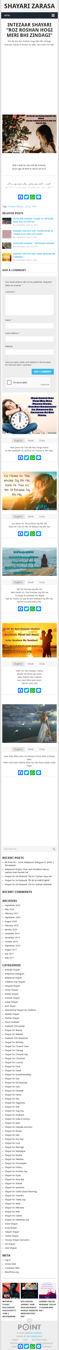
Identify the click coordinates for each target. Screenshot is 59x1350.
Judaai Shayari (11, 1002)
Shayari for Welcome (14, 1207)
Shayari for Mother (13, 1155)
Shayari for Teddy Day (15, 1199)
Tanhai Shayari (11, 1236)
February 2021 (11, 913)
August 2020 (11, 921)
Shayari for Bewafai (14, 1034)
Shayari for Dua (12, 1078)
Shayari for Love (12, 1143)
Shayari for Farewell (14, 1090)
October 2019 (11, 941)
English (18, 440)
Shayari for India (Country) (17, 1119)
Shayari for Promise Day (16, 1171)
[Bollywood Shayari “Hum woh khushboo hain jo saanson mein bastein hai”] (29, 1291)
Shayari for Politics (13, 1167)
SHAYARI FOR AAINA (15, 1026)
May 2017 (9, 958)
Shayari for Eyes (12, 1086)
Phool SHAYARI (12, 1022)
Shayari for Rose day (14, 1179)
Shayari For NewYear (14, 1159)
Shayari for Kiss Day (14, 1139)
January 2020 (11, 929)
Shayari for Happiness (15, 1103)
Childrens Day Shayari (15, 982)
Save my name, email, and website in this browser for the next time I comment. (28, 363)
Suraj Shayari (11, 1228)
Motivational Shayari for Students (20, 1010)
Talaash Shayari (12, 1232)
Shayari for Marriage (14, 1147)
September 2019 (12, 945)
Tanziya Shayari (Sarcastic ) (17, 1240)
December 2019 (12, 933)
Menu (7, 15)
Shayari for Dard (12, 1066)
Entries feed (10, 1264)
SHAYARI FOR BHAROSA (16, 1038)
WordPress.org (12, 1272)
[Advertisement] (29, 79)
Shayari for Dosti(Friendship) (18, 1074)
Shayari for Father (13, 1095)
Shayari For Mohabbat (15, 1151)
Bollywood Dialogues (14, 974)
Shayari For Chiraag (14, 1050)
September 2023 (12, 905)
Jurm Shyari (10, 1006)
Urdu (42, 440)
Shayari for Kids (12, 1135)
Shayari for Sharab (13, 1183)
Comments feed (12, 1268)
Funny (15, 1340)
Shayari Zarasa (29, 6)
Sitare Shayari (11, 1224)
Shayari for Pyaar (13, 1175)
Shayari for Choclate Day (16, 1054)
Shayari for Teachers (14, 1195)
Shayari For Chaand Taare (17, 1046)
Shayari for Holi (12, 1107)
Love (25, 1340)
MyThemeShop (34, 1336)
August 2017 (11, 949)
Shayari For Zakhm (13, 1216)
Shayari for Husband (14, 1115)
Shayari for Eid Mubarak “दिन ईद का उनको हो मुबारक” (27, 880)
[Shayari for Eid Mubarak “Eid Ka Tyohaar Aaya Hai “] (47, 1291)
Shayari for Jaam (12, 1123)
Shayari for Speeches (14, 1187)
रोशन (34, 206)
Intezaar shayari (15, 206)
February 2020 (11, 925)
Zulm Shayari (11, 1248)
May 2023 (9, 909)
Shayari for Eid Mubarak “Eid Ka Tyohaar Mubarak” (28, 884)
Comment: (10, 291)
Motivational (39, 1340)
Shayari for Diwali (13, 1070)
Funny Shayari (11, 990)
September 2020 (12, 917)
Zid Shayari (10, 1244)
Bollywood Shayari (13, 978)
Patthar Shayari (12, 1018)
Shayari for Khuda (13, 1131)
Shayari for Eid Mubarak (16, 1082)
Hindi (31, 440)
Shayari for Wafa (12, 1203)
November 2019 (12, 937)
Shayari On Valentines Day (17, 1220)
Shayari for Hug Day (14, 1111)
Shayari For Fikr (12, 1099)
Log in (8, 1260)
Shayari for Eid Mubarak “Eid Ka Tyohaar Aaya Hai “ (29, 876)
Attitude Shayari (12, 970)
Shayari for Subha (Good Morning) (21, 1191)
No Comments (19, 225)
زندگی (27, 206)
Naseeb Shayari (12, 1014)
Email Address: (12, 333)
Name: (8, 320)
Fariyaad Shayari (12, 986)
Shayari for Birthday (14, 1042)
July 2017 (9, 954)
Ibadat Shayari (11, 994)
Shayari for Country (14, 1062)
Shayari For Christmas (15, 1058)
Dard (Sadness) (44, 1343)
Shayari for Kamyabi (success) (18, 1127)
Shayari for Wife (12, 1211)
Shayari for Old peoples (15, 1163)
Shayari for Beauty (13, 1030)
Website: (9, 346)
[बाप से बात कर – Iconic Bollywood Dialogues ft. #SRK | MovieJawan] (11, 1291)
